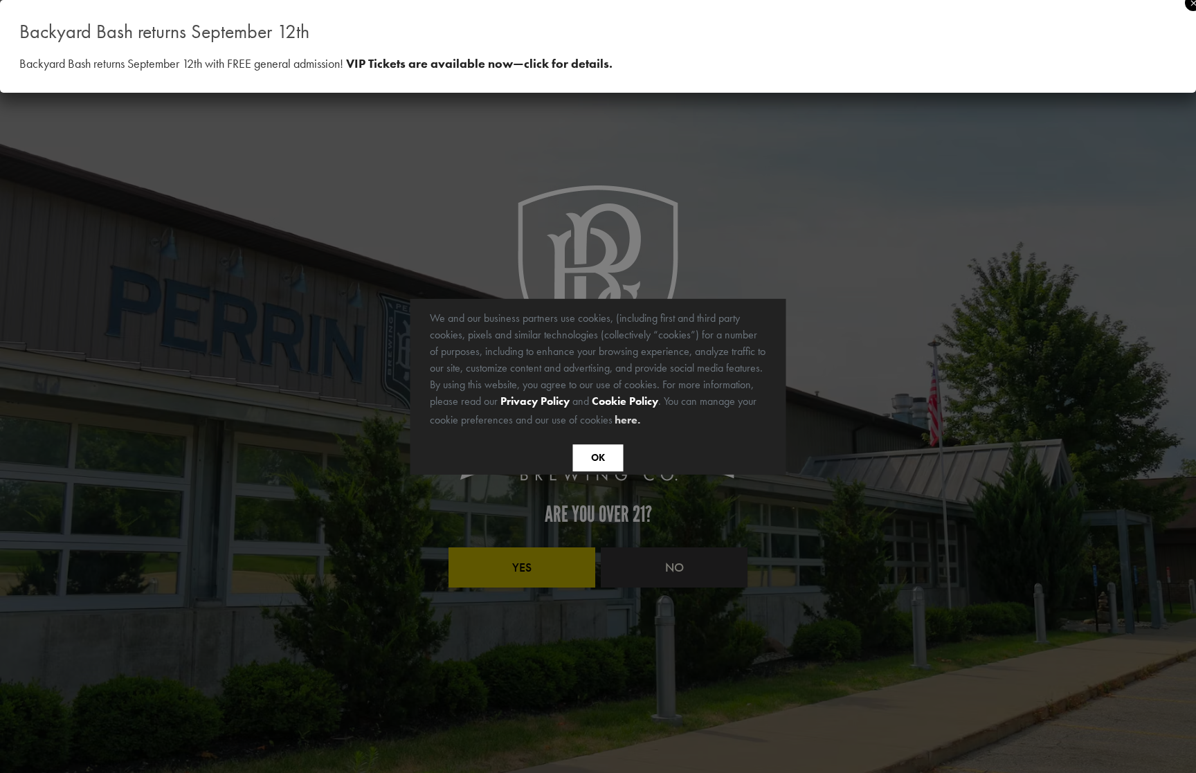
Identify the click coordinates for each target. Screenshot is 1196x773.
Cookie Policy (625, 400)
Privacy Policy (535, 400)
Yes (522, 567)
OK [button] (598, 458)
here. (627, 419)
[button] (648, 421)
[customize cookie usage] (656, 422)
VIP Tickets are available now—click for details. (479, 63)
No (674, 567)
